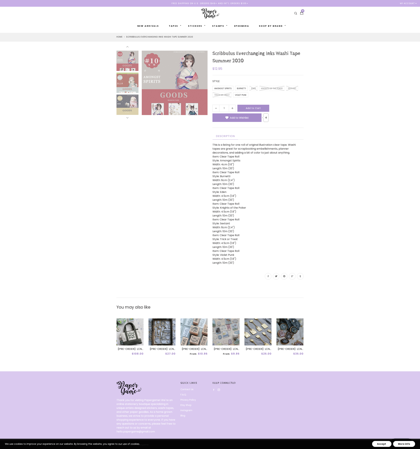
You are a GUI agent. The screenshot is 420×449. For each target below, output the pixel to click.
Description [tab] (225, 136)
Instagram (186, 410)
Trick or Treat (222, 95)
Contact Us (186, 389)
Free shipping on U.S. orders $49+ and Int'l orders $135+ (210, 3)
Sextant (292, 88)
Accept (382, 444)
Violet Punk (240, 95)
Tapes (173, 26)
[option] (175, 83)
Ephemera (241, 26)
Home (119, 36)
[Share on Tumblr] (300, 276)
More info (404, 444)
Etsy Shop (185, 405)
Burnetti (241, 88)
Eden (253, 88)
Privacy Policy (188, 399)
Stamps (218, 26)
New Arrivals (148, 26)
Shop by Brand (271, 26)
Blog (182, 415)
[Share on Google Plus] (292, 276)
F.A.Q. (183, 394)
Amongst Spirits (223, 88)
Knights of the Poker (272, 88)
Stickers (195, 26)
